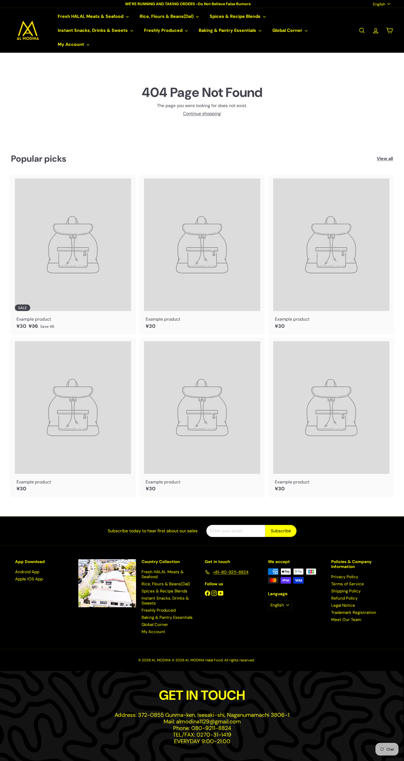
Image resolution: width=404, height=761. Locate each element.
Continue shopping (202, 113)
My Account (71, 44)
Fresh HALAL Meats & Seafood (91, 16)
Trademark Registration (353, 612)
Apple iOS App (29, 579)
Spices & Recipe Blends (236, 16)
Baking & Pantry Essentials (228, 30)
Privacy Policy (344, 577)
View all (385, 158)
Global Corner (287, 30)
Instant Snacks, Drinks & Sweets (93, 30)
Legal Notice (343, 605)
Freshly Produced (164, 30)
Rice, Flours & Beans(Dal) (167, 16)
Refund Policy (344, 598)
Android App (27, 572)
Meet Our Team (346, 619)
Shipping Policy (346, 591)
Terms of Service (347, 584)
